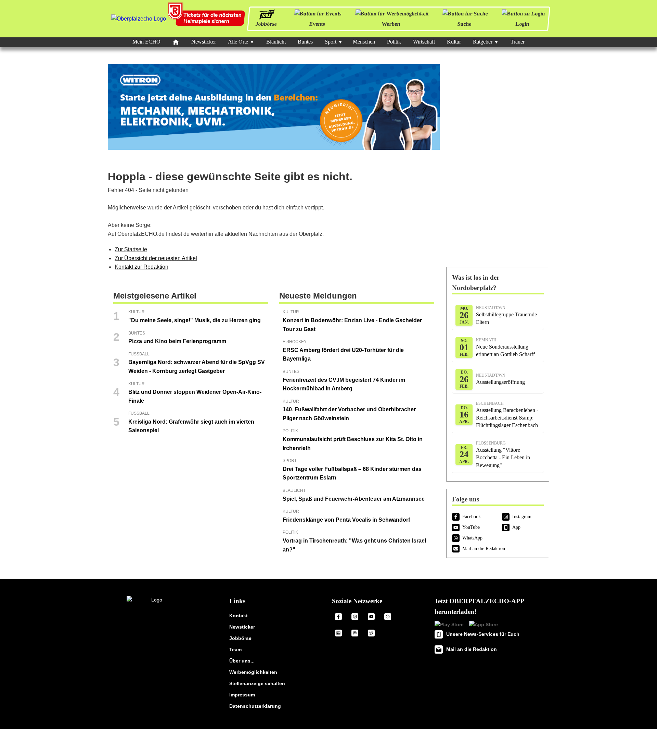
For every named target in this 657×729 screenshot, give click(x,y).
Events (317, 24)
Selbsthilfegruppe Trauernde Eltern (506, 315)
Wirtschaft (424, 42)
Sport (330, 42)
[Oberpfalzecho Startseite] (138, 19)
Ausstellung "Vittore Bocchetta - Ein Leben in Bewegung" (503, 454)
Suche (464, 24)
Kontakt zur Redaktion (141, 267)
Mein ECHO (146, 42)
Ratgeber (482, 42)
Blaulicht (276, 42)
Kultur (454, 42)
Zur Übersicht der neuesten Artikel (156, 258)
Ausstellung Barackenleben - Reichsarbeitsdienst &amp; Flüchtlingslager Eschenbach (507, 414)
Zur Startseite (131, 249)
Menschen (364, 42)
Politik (394, 42)
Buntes (305, 42)
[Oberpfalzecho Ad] (207, 18)
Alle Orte (238, 42)
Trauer (518, 42)
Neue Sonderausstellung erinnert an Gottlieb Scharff (505, 347)
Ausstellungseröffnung (500, 379)
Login (522, 24)
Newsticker (203, 42)
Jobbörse (266, 24)
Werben (391, 24)
